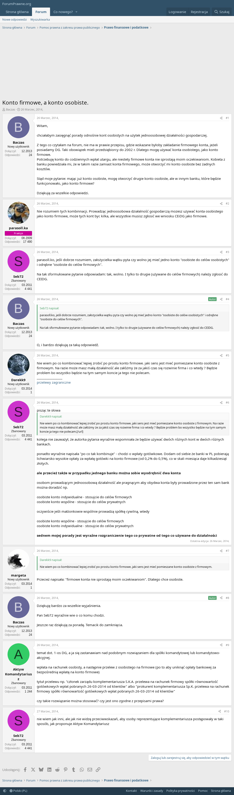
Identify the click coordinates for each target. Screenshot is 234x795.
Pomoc (203, 791)
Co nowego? (63, 11)
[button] (76, 12)
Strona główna (17, 11)
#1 (227, 118)
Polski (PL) (20, 791)
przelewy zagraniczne (54, 382)
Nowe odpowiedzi (14, 19)
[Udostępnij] (221, 118)
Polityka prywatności (180, 791)
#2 (227, 203)
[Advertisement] (117, 65)
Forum (41, 11)
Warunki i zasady (151, 791)
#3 (227, 252)
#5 (227, 355)
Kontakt (131, 791)
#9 (227, 645)
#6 (227, 402)
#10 (226, 711)
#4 (227, 299)
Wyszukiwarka (40, 19)
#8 (227, 598)
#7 (227, 551)
